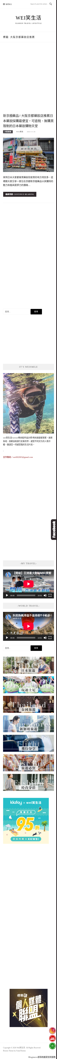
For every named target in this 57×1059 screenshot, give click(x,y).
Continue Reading (24, 194)
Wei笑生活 (28, 18)
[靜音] (45, 595)
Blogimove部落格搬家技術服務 (41, 1057)
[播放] (7, 595)
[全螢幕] (50, 595)
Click (54, 529)
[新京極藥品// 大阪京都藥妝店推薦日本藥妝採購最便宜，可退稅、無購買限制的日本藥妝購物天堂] (28, 154)
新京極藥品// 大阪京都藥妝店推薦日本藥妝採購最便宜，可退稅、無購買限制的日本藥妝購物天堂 (28, 121)
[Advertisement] (28, 81)
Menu (9, 4)
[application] (28, 584)
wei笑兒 (19, 132)
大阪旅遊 (8, 132)
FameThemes (21, 1051)
